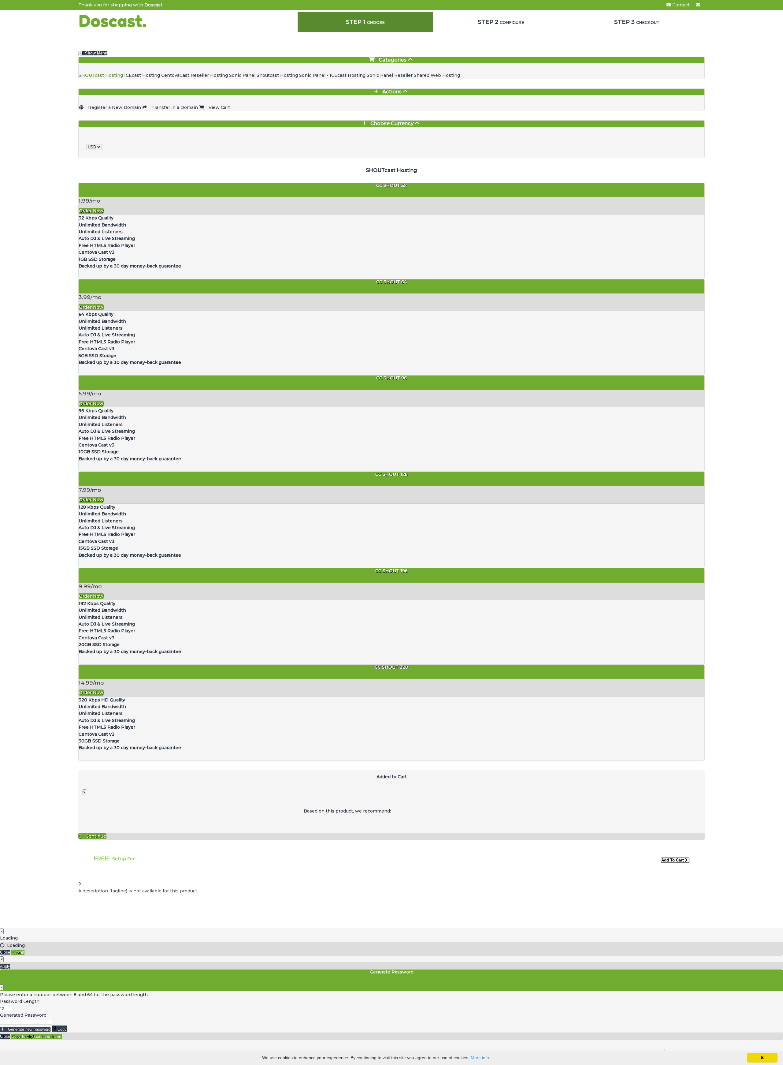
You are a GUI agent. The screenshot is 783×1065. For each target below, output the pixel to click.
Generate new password (28, 1029)
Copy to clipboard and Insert (36, 1036)
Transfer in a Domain (174, 107)
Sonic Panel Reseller (390, 75)
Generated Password (23, 1015)
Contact (681, 5)
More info (480, 1057)
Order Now (91, 211)
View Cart (218, 107)
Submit (18, 952)
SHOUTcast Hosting (101, 75)
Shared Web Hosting (437, 75)
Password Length (19, 1001)
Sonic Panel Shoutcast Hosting (264, 75)
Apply (5, 966)
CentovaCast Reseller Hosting (195, 75)
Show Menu (95, 53)
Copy (61, 1029)
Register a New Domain (114, 107)
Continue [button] (96, 836)
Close (5, 952)
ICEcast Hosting (142, 75)
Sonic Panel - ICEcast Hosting (333, 75)
